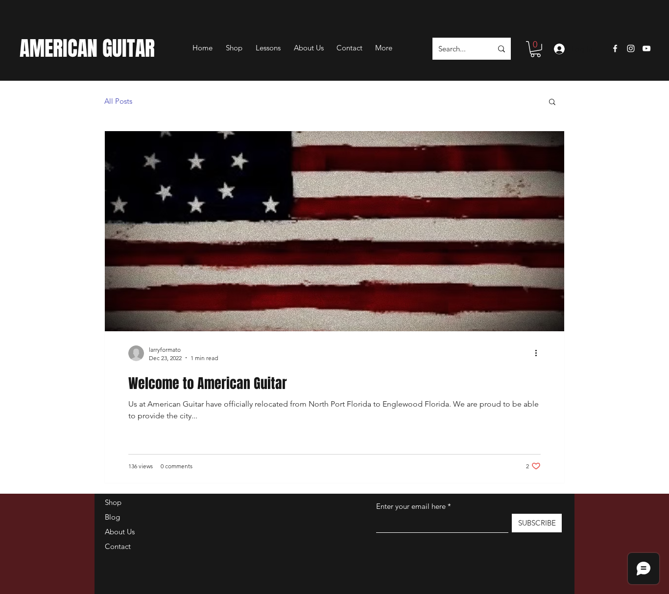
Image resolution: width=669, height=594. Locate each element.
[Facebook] (615, 48)
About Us (120, 531)
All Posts (118, 101)
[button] (618, 37)
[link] (535, 49)
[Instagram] (631, 48)
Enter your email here (411, 506)
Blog (112, 517)
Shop (113, 502)
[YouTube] (646, 48)
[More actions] (539, 353)
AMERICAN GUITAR (87, 48)
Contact (118, 546)
